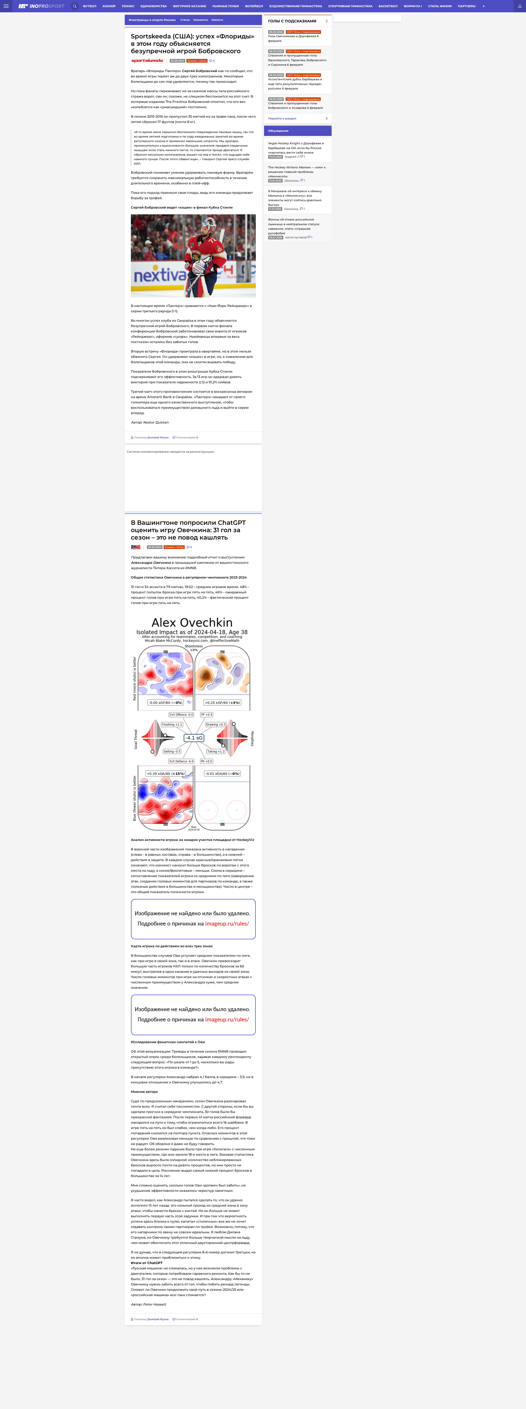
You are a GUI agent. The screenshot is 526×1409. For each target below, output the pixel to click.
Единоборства (154, 6)
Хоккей (109, 6)
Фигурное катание (189, 6)
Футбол (89, 6)
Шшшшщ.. (292, 180)
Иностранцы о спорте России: (152, 20)
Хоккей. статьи (196, 60)
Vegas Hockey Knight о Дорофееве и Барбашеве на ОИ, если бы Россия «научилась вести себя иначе (296, 147)
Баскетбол (388, 6)
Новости (217, 19)
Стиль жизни (440, 6)
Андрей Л (292, 156)
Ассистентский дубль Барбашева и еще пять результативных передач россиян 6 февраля (295, 83)
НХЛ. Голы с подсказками (303, 31)
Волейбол (254, 6)
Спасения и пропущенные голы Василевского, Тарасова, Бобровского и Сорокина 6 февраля (297, 60)
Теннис (128, 6)
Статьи (185, 19)
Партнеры (466, 6)
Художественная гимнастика (295, 6)
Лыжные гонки (225, 6)
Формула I (413, 6)
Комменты (200, 19)
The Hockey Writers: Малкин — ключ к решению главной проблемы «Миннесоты (297, 171)
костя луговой (296, 237)
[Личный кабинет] (520, 6)
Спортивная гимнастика (350, 6)
